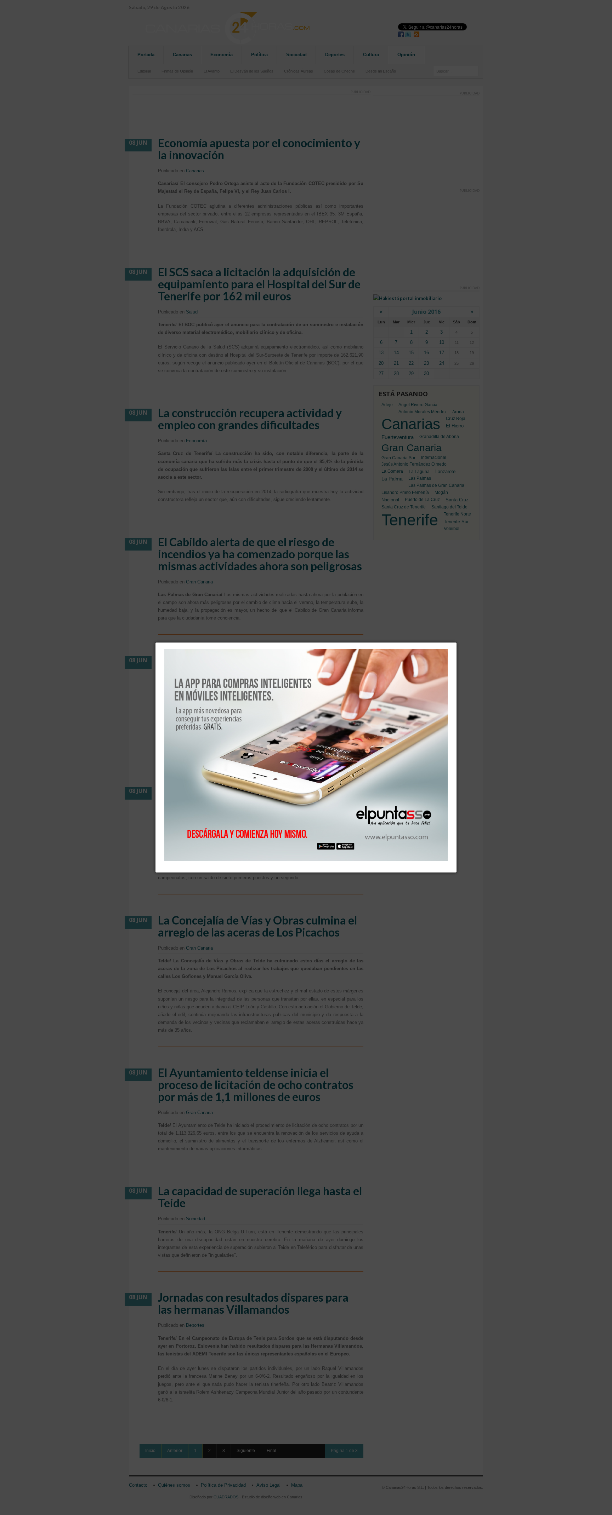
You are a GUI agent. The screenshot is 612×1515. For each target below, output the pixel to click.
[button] (456, 642)
